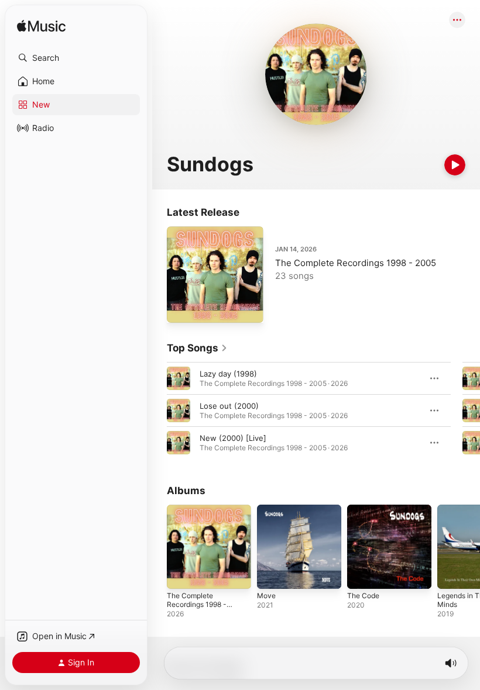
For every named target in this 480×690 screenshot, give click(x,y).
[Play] (454, 164)
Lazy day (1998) (228, 373)
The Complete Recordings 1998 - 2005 (355, 262)
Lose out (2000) (229, 405)
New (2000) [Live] (233, 438)
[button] (76, 58)
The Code (363, 595)
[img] (41, 26)
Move (266, 595)
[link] (197, 347)
